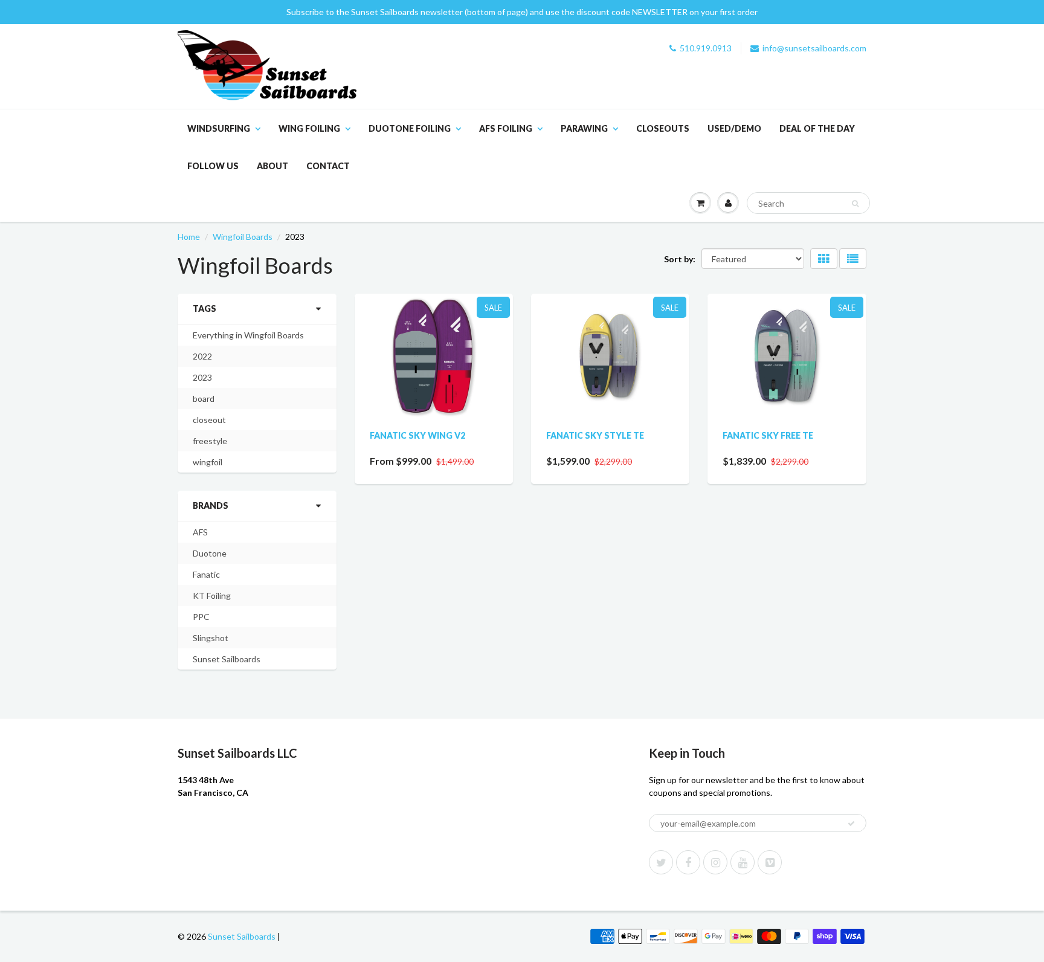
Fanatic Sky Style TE (595, 435)
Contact (328, 166)
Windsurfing (218, 128)
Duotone (210, 553)
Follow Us (213, 166)
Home (189, 236)
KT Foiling (212, 595)
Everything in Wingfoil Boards (248, 335)
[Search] (855, 203)
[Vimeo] (770, 862)
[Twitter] (661, 862)
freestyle (210, 441)
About (272, 166)
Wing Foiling (309, 128)
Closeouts (662, 128)
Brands (210, 505)
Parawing (584, 128)
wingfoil (207, 462)
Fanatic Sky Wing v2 (417, 435)
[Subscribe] (851, 823)
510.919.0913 (706, 48)
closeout (209, 420)
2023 (202, 377)
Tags (204, 308)
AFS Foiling (505, 128)
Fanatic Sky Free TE (768, 435)
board (203, 398)
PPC (201, 617)
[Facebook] (688, 862)
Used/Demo (734, 128)
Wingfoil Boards (242, 236)
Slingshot (210, 638)
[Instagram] (715, 862)
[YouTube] (742, 862)
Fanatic (206, 574)
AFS (200, 532)
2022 (202, 356)
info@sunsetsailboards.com (814, 48)
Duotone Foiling (410, 128)
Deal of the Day (817, 128)
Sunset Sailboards (226, 659)
